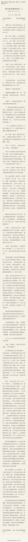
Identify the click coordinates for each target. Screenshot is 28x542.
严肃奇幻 (6, 2)
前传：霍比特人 (16, 2)
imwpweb (18, 540)
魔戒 (10, 2)
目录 (14, 530)
